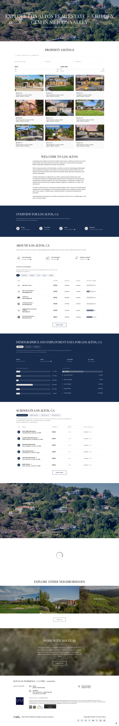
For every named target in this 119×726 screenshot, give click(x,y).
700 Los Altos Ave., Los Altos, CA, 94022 (31, 459)
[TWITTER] (89, 720)
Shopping (32, 275)
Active (39, 275)
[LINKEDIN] (85, 720)
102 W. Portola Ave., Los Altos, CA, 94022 (31, 465)
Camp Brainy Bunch (27, 303)
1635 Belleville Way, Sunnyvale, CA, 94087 (31, 432)
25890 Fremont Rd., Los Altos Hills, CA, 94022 (32, 439)
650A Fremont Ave (27, 318)
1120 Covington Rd (27, 298)
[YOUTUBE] (93, 720)
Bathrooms (48, 61)
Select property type (20, 61)
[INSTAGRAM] (82, 720)
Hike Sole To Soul (26, 285)
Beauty (45, 275)
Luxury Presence (48, 717)
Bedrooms (78, 61)
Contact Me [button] (59, 663)
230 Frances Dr (26, 311)
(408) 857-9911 (86, 687)
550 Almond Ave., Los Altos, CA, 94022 (30, 452)
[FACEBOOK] (78, 720)
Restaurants (24, 275)
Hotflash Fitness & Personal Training (29, 309)
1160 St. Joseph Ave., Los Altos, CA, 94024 (31, 446)
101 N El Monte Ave (27, 304)
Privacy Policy (101, 717)
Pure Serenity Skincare (28, 316)
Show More (59, 472)
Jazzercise (25, 296)
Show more (59, 325)
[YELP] (96, 720)
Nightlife (51, 275)
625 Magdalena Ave (27, 292)
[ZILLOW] (104, 720)
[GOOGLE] (100, 720)
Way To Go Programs (27, 290)
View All (59, 619)
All (18, 275)
